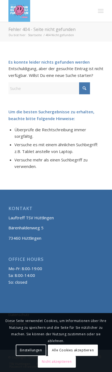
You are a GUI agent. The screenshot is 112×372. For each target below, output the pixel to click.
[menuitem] (101, 10)
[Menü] (101, 10)
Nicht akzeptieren (56, 361)
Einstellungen (31, 350)
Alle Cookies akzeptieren (73, 350)
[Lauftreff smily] (46, 11)
